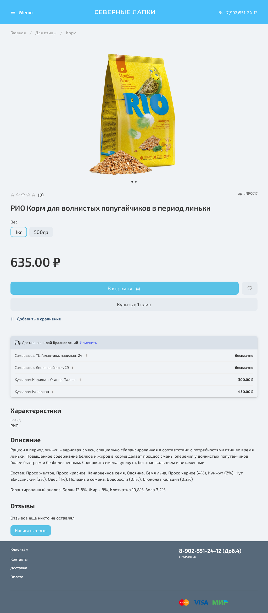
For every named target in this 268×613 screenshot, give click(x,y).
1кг (18, 232)
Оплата (16, 576)
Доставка (18, 568)
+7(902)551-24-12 (240, 12)
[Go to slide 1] (132, 182)
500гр (41, 232)
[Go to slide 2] (136, 182)
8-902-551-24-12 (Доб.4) (210, 550)
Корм (71, 32)
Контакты (18, 559)
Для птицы (46, 32)
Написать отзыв (31, 530)
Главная (18, 32)
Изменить (88, 342)
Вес (14, 221)
